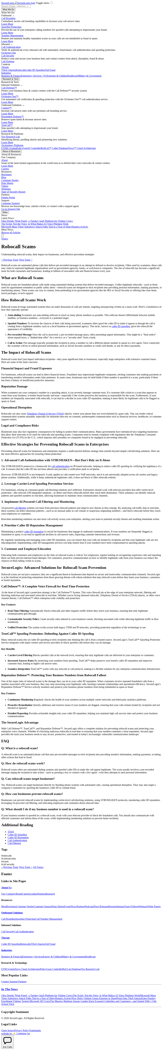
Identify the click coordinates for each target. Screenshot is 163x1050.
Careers (5, 168)
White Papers (154, 906)
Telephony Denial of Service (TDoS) (45, 413)
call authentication (60, 466)
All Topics (38, 867)
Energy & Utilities (52, 956)
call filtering (20, 508)
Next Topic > (25, 259)
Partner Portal (8, 197)
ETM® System (9, 148)
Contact (6, 108)
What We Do (8, 9)
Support (14, 981)
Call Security (7, 55)
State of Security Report (13, 191)
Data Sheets (7, 183)
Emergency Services (32, 956)
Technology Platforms (12, 145)
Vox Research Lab (10, 136)
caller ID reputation (34, 531)
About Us (6, 887)
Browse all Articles (10, 232)
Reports (112, 906)
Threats (5, 67)
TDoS (11, 831)
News (5, 212)
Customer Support (10, 203)
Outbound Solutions (12, 912)
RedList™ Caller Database (54, 148)
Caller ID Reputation (18, 837)
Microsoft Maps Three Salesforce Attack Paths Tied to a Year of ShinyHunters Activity (44, 226)
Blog (3, 177)
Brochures (6, 174)
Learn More (7, 24)
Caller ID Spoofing (35, 70)
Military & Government (89, 75)
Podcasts (89, 906)
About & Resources (12, 151)
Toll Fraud (50, 70)
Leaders (34, 893)
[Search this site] (2, 235)
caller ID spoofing (121, 326)
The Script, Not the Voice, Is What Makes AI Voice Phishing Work (34, 224)
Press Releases (101, 906)
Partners (42, 893)
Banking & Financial (11, 956)
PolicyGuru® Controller (29, 148)
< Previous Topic (9, 259)
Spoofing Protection (11, 27)
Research (50, 893)
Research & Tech (10, 79)
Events (67, 906)
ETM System (8, 969)
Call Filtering (14, 843)
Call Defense (7, 61)
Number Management (12, 35)
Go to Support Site (10, 209)
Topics (4, 238)
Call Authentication (11, 47)
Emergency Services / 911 (34, 75)
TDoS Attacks (8, 70)
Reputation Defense (12, 116)
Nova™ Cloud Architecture (82, 148)
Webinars (6, 189)
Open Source (7, 1030)
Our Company (8, 893)
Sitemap (120, 906)
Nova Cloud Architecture (27, 969)
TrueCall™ (7, 125)
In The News (9, 989)
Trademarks (35, 1030)
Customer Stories (9, 180)
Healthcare (72, 75)
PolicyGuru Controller (51, 969)
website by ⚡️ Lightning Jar (15, 1033)
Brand (19, 893)
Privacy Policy (21, 1030)
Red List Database (71, 969)
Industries (6, 73)
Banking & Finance (11, 75)
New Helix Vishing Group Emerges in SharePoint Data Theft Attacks (107, 998)
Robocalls (21, 70)
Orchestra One (8, 52)
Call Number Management (48, 919)
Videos (4, 186)
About (4, 160)
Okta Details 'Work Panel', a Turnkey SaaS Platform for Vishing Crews (37, 221)
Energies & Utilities (57, 75)
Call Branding (8, 18)
